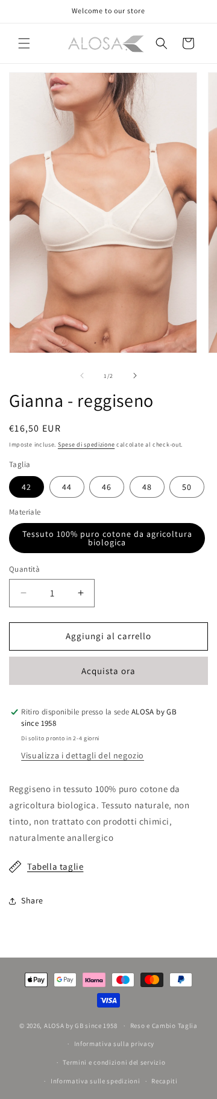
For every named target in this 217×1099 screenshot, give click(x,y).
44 (67, 486)
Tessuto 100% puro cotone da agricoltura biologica (107, 538)
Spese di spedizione (86, 444)
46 (107, 486)
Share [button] (32, 900)
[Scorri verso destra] (135, 375)
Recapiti (164, 1081)
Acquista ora (108, 670)
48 (147, 486)
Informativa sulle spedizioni (95, 1081)
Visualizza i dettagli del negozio (82, 755)
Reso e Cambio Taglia (164, 1025)
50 (187, 486)
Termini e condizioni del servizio (114, 1062)
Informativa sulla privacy (114, 1043)
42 (26, 486)
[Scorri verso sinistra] (82, 375)
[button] (24, 43)
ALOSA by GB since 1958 (81, 1025)
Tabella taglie (55, 866)
